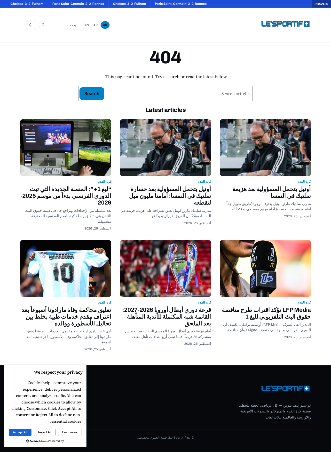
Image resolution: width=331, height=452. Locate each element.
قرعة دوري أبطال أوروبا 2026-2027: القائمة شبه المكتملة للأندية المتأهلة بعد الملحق (166, 317)
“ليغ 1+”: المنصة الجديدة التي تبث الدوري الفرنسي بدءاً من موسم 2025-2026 (65, 196)
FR (96, 25)
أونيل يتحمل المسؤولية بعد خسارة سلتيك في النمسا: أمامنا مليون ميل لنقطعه (170, 196)
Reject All (44, 432)
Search (91, 93)
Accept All (20, 432)
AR (105, 25)
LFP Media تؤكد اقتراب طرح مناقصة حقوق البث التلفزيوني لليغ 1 (266, 313)
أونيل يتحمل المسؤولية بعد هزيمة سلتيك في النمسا (271, 192)
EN (87, 25)
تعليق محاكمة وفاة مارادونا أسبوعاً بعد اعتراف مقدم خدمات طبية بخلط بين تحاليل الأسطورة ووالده (66, 317)
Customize (69, 432)
